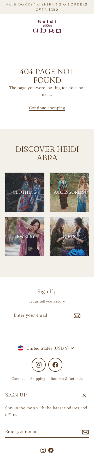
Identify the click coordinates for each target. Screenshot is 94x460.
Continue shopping (47, 107)
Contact (18, 378)
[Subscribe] (84, 432)
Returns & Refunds (67, 378)
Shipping (37, 378)
